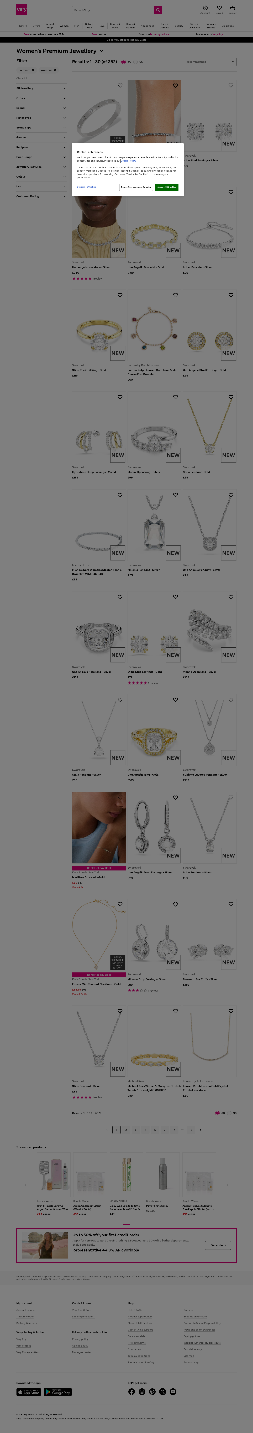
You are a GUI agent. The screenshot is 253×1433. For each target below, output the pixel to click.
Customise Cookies (86, 186)
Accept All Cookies (166, 187)
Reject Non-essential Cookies (136, 187)
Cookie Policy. (128, 160)
